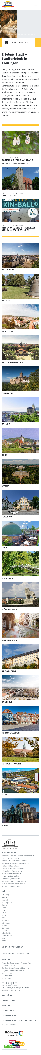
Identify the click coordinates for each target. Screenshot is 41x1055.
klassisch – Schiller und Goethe (12, 869)
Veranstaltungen (13, 947)
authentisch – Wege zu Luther (12, 871)
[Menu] (36, 5)
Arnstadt (5, 900)
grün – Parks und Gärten (10, 858)
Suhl (3, 938)
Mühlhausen (6, 923)
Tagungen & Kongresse (15, 954)
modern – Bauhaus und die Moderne (14, 861)
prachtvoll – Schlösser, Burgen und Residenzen (18, 856)
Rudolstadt (5, 928)
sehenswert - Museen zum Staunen (14, 881)
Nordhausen (6, 925)
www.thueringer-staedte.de (11, 990)
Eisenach (5, 905)
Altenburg (5, 895)
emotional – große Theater (11, 879)
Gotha (4, 913)
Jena (3, 918)
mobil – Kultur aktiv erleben (11, 874)
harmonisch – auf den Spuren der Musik (15, 863)
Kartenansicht (21, 42)
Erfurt (4, 908)
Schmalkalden (7, 933)
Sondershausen (7, 936)
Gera (3, 910)
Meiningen (5, 920)
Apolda (4, 897)
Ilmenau (4, 915)
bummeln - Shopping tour (11, 886)
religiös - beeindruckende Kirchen (13, 884)
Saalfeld (4, 931)
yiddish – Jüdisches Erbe (10, 866)
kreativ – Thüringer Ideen (10, 876)
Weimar (4, 941)
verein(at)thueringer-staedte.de (18, 988)
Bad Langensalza (7, 903)
